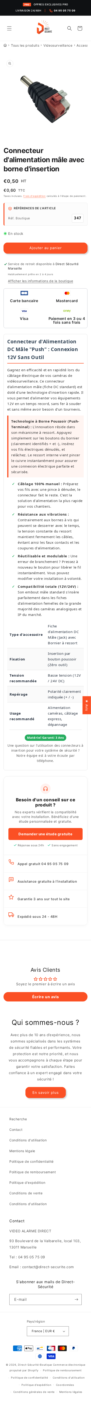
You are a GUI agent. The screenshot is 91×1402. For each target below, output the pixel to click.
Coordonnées (65, 1385)
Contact (15, 1130)
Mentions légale (22, 1151)
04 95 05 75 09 (64, 10)
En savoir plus (45, 1092)
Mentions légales (70, 1392)
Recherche (18, 1119)
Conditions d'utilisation (28, 1140)
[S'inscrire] (76, 1299)
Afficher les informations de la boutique (40, 281)
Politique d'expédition (27, 1183)
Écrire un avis (45, 996)
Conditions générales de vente (34, 1392)
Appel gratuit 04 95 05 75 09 (43, 864)
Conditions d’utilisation (69, 1377)
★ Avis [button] (87, 705)
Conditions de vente (25, 1193)
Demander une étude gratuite (45, 834)
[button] (9, 28)
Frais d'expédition (34, 196)
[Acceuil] (5, 45)
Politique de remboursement (32, 1172)
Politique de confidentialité (31, 1161)
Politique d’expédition (36, 1385)
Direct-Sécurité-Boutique (35, 1364)
